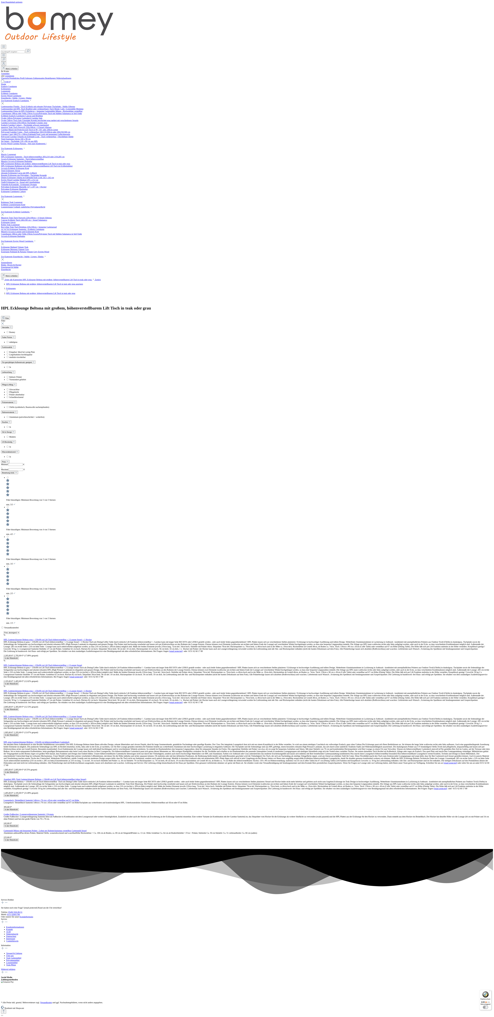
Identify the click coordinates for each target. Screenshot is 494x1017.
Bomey (12, 332)
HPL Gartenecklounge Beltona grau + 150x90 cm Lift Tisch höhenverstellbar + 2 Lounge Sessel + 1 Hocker (48, 640)
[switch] (485, 1007)
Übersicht (5, 78)
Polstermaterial (8, 402)
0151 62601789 (13, 914)
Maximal (13, 469)
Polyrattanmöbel (12, 960)
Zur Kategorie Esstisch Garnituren (15, 101)
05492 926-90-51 (15, 912)
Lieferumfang (7, 372)
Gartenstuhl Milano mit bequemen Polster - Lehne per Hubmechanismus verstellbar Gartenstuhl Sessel (45, 831)
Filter (7, 318)
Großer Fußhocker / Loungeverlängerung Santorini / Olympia (29, 814)
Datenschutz (11, 936)
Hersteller (6, 327)
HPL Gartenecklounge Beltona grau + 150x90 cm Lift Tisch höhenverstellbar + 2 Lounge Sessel (43, 665)
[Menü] (3, 47)
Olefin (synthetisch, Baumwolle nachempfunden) (29, 407)
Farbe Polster (7, 337)
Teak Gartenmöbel (13, 958)
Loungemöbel (11, 963)
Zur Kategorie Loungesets (12, 196)
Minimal (12, 464)
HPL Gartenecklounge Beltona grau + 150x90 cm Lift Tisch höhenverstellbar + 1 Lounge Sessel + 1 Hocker (48, 691)
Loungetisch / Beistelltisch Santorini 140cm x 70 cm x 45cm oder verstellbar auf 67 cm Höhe (41, 800)
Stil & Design (7, 432)
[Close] (2, 1015)
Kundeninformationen (15, 927)
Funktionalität (7, 347)
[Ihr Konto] (3, 64)
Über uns (10, 956)
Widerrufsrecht (12, 934)
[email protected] (176, 651)
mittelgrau (13, 342)
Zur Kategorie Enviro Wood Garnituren (17, 241)
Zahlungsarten (39, 78)
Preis (4, 462)
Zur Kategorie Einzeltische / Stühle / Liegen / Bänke (22, 257)
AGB (8, 932)
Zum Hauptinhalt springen (11, 2)
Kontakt (9, 929)
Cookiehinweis (12, 941)
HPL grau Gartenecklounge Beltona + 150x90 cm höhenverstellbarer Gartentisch (36, 742)
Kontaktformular (26, 917)
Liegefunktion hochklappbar (20, 355)
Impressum (10, 939)
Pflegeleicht (14, 392)
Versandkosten (46, 1002)
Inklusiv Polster (15, 377)
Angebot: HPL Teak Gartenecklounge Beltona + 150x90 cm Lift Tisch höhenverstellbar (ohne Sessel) (45, 779)
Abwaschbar (14, 389)
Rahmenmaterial (8, 412)
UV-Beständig (7, 442)
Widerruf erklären (8, 969)
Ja (10, 367)
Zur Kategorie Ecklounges (12, 148)
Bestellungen (50, 78)
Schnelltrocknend (16, 397)
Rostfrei (5, 422)
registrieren (9, 76)
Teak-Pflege (11, 965)
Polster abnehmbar (16, 395)
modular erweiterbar (17, 357)
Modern (12, 437)
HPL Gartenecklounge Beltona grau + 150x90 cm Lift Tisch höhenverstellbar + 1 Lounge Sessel (43, 716)
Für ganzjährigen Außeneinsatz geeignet (17, 362)
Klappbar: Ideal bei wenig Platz (22, 352)
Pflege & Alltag (8, 385)
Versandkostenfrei (11, 628)
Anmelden (5, 73)
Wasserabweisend (9, 452)
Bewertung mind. (8, 473)
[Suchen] (27, 51)
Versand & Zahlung (14, 953)
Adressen (29, 78)
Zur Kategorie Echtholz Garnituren (15, 212)
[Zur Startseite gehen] (59, 43)
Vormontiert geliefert (17, 379)
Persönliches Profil (17, 78)
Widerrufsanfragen (63, 78)
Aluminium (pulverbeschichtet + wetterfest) (26, 417)
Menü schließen (11, 69)
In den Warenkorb (11, 658)
